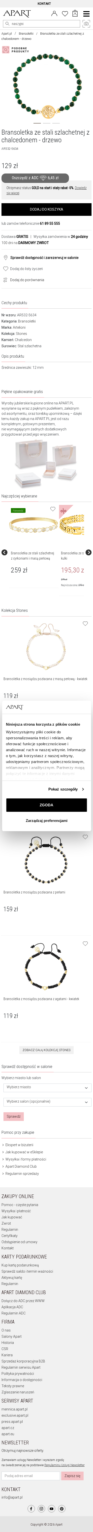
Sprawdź (14, 1116)
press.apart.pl (12, 1422)
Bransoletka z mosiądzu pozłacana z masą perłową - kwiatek (45, 679)
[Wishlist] (65, 13)
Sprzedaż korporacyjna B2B (23, 1361)
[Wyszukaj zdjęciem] (16, 50)
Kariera (7, 1355)
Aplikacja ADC (12, 1307)
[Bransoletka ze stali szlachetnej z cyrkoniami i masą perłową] (33, 525)
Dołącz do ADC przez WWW (23, 1301)
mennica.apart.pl (14, 1409)
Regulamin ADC (13, 1313)
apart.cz (7, 1428)
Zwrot (6, 1223)
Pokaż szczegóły (63, 789)
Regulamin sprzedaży (22, 1174)
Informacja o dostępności (21, 1380)
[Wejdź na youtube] (51, 1508)
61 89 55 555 (50, 223)
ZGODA (46, 805)
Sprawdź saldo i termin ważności (27, 1271)
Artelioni (19, 327)
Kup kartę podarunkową (20, 1265)
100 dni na (25, 243)
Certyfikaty (9, 1236)
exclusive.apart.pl (14, 1415)
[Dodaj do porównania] (3, 279)
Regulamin (9, 1230)
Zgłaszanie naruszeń (17, 1392)
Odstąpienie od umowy (19, 1242)
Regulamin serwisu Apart (20, 1367)
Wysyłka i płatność (16, 1211)
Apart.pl (6, 33)
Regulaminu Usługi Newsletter (64, 1465)
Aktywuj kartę (11, 1278)
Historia (7, 1343)
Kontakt (7, 1248)
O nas (6, 1330)
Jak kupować (11, 1217)
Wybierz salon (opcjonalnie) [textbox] (28, 1101)
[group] (34, 552)
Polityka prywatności (17, 1374)
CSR (4, 1349)
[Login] (54, 13)
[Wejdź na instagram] (41, 1508)
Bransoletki (26, 33)
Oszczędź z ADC (35, 177)
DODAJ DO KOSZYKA (46, 209)
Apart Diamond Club (21, 1166)
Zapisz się (72, 1476)
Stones (21, 334)
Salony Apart (11, 1336)
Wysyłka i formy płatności (25, 1159)
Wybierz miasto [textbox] (19, 1087)
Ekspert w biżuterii (19, 1145)
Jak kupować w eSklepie (24, 1152)
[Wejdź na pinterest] (61, 1508)
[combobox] (47, 1088)
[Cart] (75, 14)
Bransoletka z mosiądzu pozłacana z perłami (34, 892)
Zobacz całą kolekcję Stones (46, 1050)
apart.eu (7, 1434)
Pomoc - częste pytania (19, 1205)
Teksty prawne (12, 1386)
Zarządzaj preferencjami (46, 820)
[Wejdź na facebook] (31, 1508)
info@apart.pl (12, 1497)
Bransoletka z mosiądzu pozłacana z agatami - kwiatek (41, 999)
